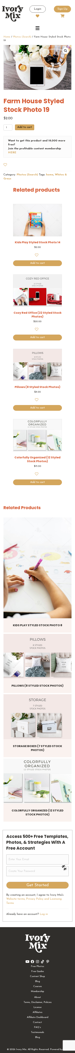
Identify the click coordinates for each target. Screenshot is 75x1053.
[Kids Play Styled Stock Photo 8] (37, 567)
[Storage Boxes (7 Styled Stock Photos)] (37, 716)
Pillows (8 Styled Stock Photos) (37, 686)
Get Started (38, 885)
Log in (44, 914)
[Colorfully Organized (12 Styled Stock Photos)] (37, 781)
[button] (65, 51)
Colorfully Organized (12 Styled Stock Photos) (37, 812)
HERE (12, 152)
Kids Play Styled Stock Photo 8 (37, 625)
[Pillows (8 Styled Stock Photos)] (37, 656)
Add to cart (24, 127)
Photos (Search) (22, 37)
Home (6, 37)
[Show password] (65, 866)
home (49, 174)
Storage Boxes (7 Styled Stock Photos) (37, 748)
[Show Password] (65, 869)
